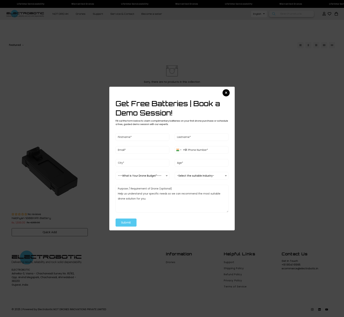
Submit (126, 222)
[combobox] (181, 149)
